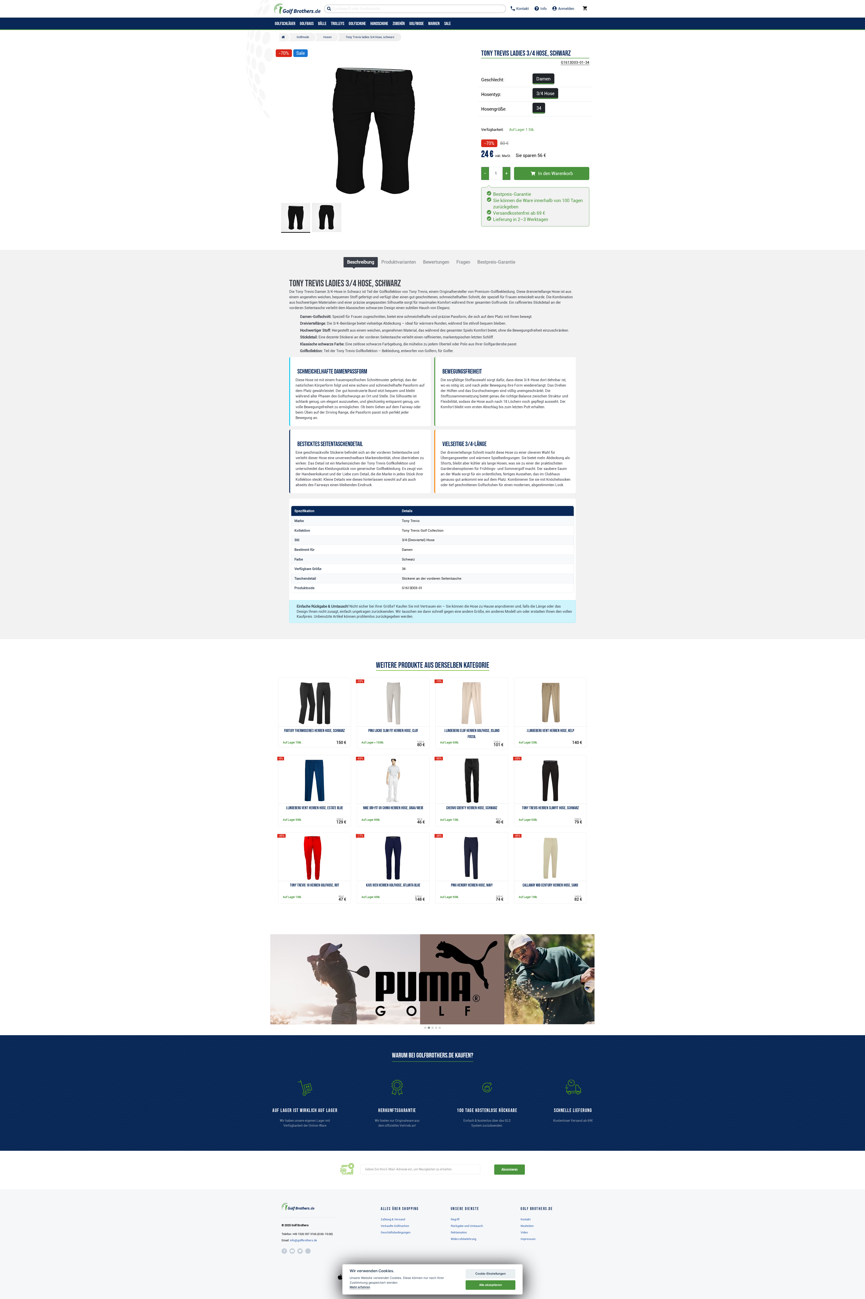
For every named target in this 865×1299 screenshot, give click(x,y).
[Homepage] (297, 8)
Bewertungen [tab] (436, 262)
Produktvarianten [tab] (398, 262)
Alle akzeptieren (490, 1285)
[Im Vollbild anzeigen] (281, 66)
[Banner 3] (432, 1028)
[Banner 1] (425, 1028)
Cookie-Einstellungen (490, 1273)
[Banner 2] (429, 1028)
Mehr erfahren (360, 1287)
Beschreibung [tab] (360, 262)
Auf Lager (522, 130)
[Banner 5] (440, 1028)
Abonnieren (509, 1169)
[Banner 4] (436, 1028)
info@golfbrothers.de (303, 1240)
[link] (487, 1106)
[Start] (284, 37)
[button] (281, 130)
